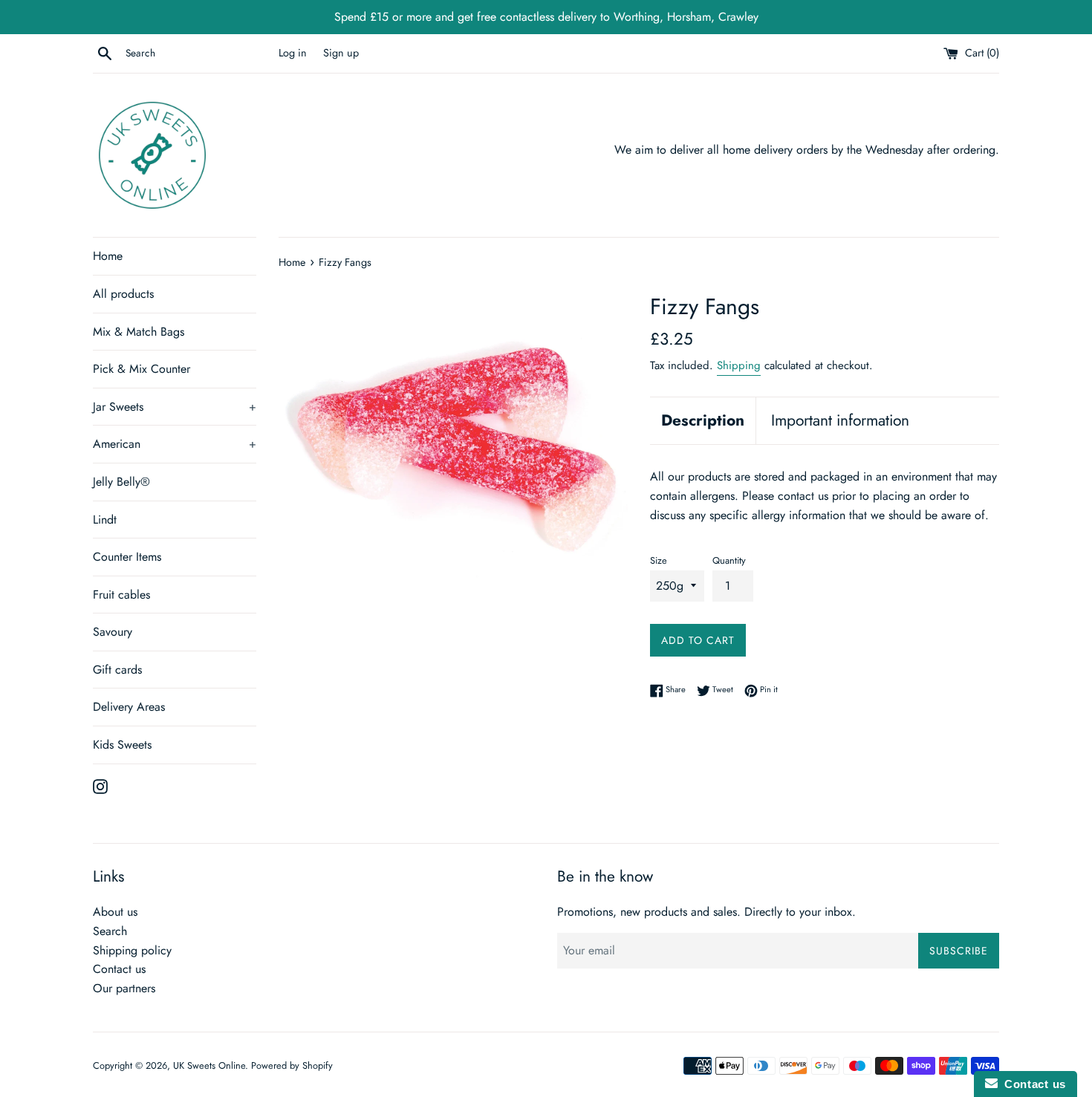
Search (110, 931)
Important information (840, 420)
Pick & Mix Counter (141, 368)
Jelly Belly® (121, 481)
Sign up (341, 52)
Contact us (119, 968)
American (174, 443)
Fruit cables (121, 594)
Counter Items (127, 556)
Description (702, 420)
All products (123, 293)
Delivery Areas (129, 706)
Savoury (112, 631)
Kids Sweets (122, 744)
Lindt (105, 519)
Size (658, 560)
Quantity (729, 560)
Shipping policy (132, 950)
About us (115, 911)
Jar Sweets (174, 406)
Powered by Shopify (292, 1065)
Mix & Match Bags (138, 331)
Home (108, 255)
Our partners (124, 988)
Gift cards (117, 669)
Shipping (739, 365)
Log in (293, 52)
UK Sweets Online (209, 1065)
